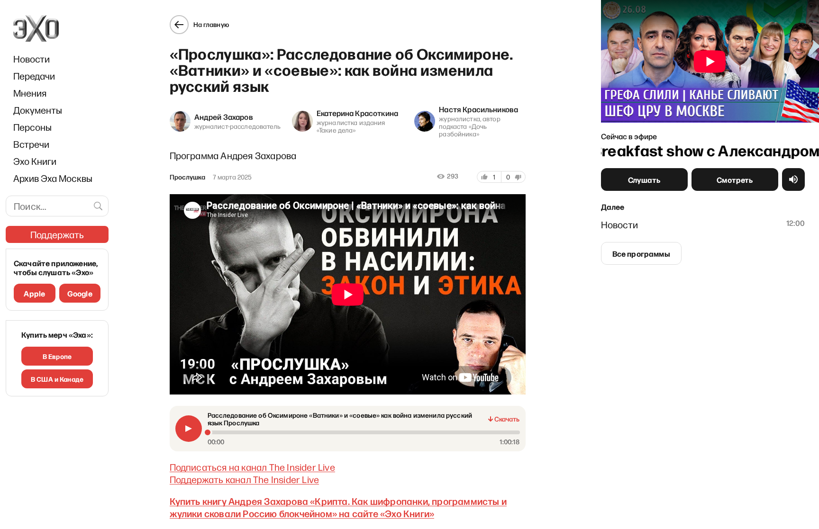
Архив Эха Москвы (52, 178)
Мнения (29, 93)
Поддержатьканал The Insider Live (244, 479)
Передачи (34, 76)
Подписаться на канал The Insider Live (252, 467)
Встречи (31, 144)
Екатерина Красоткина (357, 113)
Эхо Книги (34, 161)
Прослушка (187, 177)
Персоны (32, 127)
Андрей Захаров (223, 116)
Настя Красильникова (478, 109)
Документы (37, 110)
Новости (31, 59)
